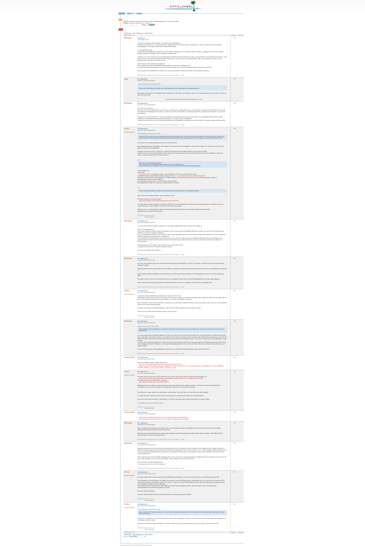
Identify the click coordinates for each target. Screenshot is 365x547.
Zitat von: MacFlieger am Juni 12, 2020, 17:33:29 (149, 84)
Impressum (122, 545)
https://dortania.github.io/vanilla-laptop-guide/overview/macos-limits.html (159, 200)
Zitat (234, 38)
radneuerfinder (129, 357)
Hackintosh (141, 38)
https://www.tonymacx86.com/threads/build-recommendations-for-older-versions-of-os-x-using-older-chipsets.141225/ (171, 378)
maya (126, 79)
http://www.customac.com (146, 174)
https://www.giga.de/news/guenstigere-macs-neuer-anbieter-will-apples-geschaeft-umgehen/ (164, 419)
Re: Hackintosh (143, 79)
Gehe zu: (125, 536)
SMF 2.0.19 (134, 545)
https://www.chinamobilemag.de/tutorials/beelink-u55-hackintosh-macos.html (160, 364)
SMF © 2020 (141, 545)
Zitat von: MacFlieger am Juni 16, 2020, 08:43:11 (149, 509)
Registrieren (132, 23)
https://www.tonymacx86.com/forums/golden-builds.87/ (154, 382)
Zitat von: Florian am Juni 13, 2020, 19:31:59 (148, 326)
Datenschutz (128, 545)
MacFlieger (128, 38)
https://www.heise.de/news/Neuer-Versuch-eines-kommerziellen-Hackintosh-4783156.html (163, 417)
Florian (126, 128)
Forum (121, 29)
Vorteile (167, 21)
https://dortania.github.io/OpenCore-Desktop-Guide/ (191, 176)
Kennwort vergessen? (145, 23)
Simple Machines (148, 545)
